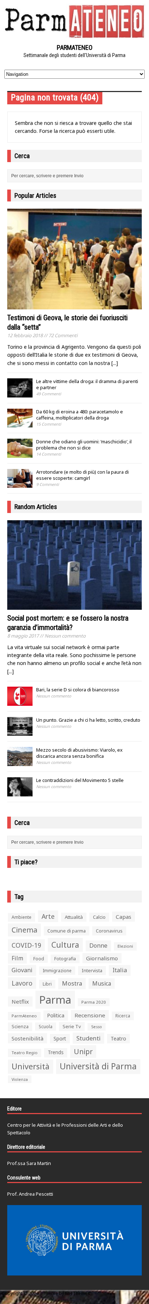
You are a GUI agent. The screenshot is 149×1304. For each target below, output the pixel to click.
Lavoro (22, 983)
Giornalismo (102, 958)
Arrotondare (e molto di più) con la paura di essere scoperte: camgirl (82, 475)
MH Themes (77, 1293)
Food (38, 959)
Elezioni (125, 946)
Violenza (20, 1079)
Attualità (74, 917)
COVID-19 (26, 945)
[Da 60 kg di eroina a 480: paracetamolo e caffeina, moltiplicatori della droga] (20, 423)
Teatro (118, 1038)
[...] (114, 363)
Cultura (65, 944)
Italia (119, 970)
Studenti (88, 1038)
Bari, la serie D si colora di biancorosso (77, 689)
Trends (56, 1052)
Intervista (92, 970)
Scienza (20, 1026)
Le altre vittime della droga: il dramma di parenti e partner (87, 384)
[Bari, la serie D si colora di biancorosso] (20, 702)
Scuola (45, 1026)
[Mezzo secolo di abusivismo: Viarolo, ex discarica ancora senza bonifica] (20, 762)
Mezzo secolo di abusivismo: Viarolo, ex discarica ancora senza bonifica (79, 753)
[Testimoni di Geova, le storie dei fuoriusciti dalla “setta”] (74, 305)
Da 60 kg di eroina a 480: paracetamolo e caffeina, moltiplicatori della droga (79, 414)
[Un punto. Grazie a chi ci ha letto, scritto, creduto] (20, 732)
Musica (101, 983)
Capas (123, 916)
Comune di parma (66, 930)
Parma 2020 (93, 1002)
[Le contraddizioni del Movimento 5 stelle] (20, 792)
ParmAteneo (24, 1015)
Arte (48, 916)
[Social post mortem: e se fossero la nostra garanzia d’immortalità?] (74, 605)
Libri (47, 984)
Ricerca (122, 1016)
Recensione (89, 1015)
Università (31, 1066)
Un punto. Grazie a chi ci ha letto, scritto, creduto (88, 720)
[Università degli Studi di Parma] (74, 1240)
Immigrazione (57, 971)
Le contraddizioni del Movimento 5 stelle (80, 780)
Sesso (96, 1026)
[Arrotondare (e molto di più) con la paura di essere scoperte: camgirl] (20, 484)
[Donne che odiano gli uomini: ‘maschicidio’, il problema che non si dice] (20, 454)
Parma (55, 999)
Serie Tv (72, 1026)
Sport (60, 1038)
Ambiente (21, 917)
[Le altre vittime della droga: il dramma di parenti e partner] (20, 393)
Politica (55, 1015)
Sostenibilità (27, 1038)
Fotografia (65, 959)
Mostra (72, 983)
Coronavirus (109, 930)
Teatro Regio (25, 1052)
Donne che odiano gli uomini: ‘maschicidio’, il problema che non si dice (84, 444)
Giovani (22, 970)
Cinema (24, 930)
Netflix (20, 1001)
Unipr (83, 1051)
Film (17, 958)
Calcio (99, 917)
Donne (98, 945)
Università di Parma (98, 1066)
